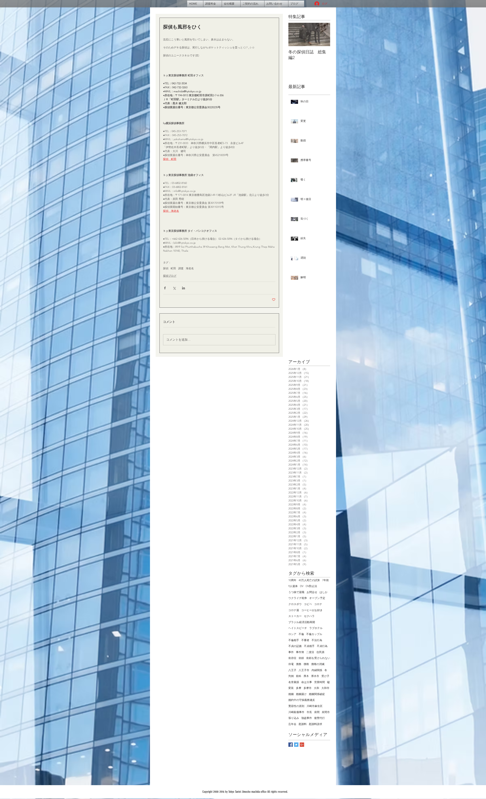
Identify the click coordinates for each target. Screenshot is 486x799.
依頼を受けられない (318, 658)
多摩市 (308, 688)
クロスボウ (295, 604)
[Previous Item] (294, 34)
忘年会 (292, 724)
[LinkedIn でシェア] (183, 288)
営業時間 (319, 682)
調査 (181, 268)
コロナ (318, 604)
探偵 (165, 268)
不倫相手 (293, 640)
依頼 (301, 658)
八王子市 (304, 670)
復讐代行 (319, 718)
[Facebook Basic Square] (290, 744)
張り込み (293, 718)
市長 (309, 712)
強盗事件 (306, 718)
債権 (306, 664)
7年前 (325, 580)
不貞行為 (322, 646)
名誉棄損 (293, 682)
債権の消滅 (317, 664)
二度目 (310, 652)
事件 (291, 652)
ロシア (292, 634)
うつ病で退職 (296, 592)
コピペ (308, 604)
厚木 (306, 676)
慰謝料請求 (315, 724)
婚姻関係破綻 (317, 694)
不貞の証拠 (295, 646)
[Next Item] (324, 34)
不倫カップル (314, 634)
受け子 (325, 676)
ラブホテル (316, 628)
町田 (173, 268)
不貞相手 (309, 646)
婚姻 (291, 694)
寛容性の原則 (296, 706)
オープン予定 (317, 598)
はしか (323, 592)
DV (301, 586)
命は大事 (306, 682)
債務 (298, 664)
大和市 (325, 688)
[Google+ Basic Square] (302, 744)
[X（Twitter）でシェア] (174, 288)
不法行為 (317, 640)
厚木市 (315, 676)
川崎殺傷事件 (296, 712)
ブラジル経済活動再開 (301, 622)
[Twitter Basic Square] (296, 744)
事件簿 (300, 652)
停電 (291, 664)
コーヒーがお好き (312, 610)
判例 (291, 676)
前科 (298, 676)
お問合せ (312, 592)
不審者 (305, 640)
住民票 (320, 652)
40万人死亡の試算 (309, 580)
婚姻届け (301, 694)
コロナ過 (293, 610)
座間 (317, 712)
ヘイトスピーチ (297, 628)
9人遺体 (293, 586)
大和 (316, 688)
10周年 (292, 580)
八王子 (292, 670)
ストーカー (295, 616)
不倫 (301, 634)
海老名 (190, 268)
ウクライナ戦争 (297, 598)
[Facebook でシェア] (165, 288)
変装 (291, 688)
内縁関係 (317, 670)
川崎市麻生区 (315, 706)
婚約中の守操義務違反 (301, 700)
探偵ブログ (169, 275)
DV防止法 (311, 586)
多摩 (298, 688)
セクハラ (309, 616)
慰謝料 (303, 724)
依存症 (292, 658)
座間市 (326, 712)
